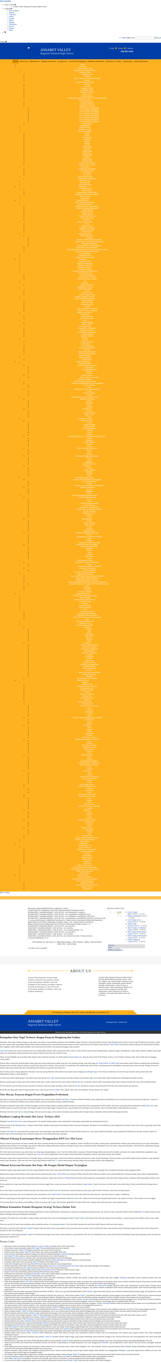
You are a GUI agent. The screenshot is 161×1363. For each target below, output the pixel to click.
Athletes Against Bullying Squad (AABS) (87, 718)
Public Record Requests (85, 871)
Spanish (11, 12)
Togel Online (56, 1194)
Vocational (87, 643)
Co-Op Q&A (89, 367)
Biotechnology (87, 519)
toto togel (56, 1090)
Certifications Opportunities (89, 507)
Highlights (89, 403)
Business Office (84, 127)
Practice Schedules (87, 690)
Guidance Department (85, 204)
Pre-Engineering (85, 326)
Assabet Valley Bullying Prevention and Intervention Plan (87, 98)
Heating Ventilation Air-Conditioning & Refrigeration (87, 436)
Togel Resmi (17, 1358)
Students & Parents (82, 594)
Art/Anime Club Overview (89, 706)
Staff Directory (85, 182)
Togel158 (27, 1252)
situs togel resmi (100, 1285)
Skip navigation (5, 1)
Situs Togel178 (28, 1228)
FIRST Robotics (87, 755)
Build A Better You (87, 285)
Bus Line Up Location (87, 165)
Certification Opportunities (87, 332)
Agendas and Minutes (87, 106)
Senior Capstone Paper (87, 295)
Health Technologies (87, 487)
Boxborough (87, 137)
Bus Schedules (85, 598)
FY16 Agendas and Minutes (89, 116)
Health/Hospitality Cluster (85, 478)
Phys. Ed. (89, 637)
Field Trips (87, 588)
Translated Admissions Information (87, 194)
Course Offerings (87, 301)
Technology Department (87, 169)
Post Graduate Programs (85, 881)
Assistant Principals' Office (85, 82)
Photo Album (89, 556)
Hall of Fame (84, 841)
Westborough (87, 161)
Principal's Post (87, 74)
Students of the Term (85, 265)
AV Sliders (87, 725)
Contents (89, 395)
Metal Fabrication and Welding (87, 544)
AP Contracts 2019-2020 (87, 277)
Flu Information (87, 232)
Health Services (87, 226)
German (11, 18)
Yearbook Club (87, 836)
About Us (82, 66)
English (89, 629)
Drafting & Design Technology (89, 542)
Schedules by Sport (87, 688)
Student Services (82, 200)
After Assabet (89, 525)
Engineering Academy (85, 287)
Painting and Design (89, 674)
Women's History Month (87, 354)
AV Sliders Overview (89, 737)
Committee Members (87, 104)
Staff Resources (85, 181)
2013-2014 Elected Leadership (89, 806)
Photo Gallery (87, 859)
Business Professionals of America (87, 739)
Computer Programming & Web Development (87, 383)
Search (132, 38)
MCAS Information (87, 318)
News (89, 432)
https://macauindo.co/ (18, 1258)
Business (85, 283)
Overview (87, 84)
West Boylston (87, 159)
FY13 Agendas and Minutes (89, 122)
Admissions (83, 186)
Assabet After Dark (85, 877)
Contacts (87, 86)
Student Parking (87, 96)
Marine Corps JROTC (85, 312)
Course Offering (89, 385)
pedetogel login (92, 1072)
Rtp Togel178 (37, 1248)
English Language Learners (84, 297)
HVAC (89, 670)
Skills (89, 539)
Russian (11, 28)
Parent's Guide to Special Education (89, 240)
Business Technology (87, 399)
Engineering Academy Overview (87, 580)
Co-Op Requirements (89, 369)
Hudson (87, 143)
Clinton (87, 141)
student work (89, 415)
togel (54, 1202)
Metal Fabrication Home (89, 546)
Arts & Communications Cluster (85, 381)
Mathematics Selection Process (87, 615)
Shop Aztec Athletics (87, 694)
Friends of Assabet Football (84, 840)
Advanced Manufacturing (87, 497)
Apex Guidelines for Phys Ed (87, 308)
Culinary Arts (89, 661)
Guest (123, 38)
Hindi (11, 30)
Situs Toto (149, 1106)
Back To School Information (85, 202)
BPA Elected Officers (89, 745)
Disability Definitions (89, 243)
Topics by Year (87, 293)
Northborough (87, 151)
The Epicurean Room (89, 481)
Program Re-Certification (87, 328)
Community (83, 843)
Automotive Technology (87, 568)
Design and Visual (89, 662)
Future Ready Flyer (87, 218)
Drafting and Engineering (89, 664)
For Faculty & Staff (87, 171)
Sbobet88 (105, 1342)
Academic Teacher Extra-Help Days (84, 271)
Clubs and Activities (85, 702)
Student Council (87, 828)
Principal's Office (85, 72)
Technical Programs (83, 361)
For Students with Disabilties (87, 678)
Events (87, 853)
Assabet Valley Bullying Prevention (85, 596)
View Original (14, 10)
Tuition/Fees (87, 889)
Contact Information (87, 611)
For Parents (87, 175)
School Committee (85, 100)
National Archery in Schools (87, 310)
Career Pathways (89, 505)
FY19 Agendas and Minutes (89, 110)
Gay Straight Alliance (87, 784)
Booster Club (87, 696)
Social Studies (85, 344)
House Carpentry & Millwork (87, 448)
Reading (85, 338)
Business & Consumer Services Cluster (84, 397)
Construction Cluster (85, 419)
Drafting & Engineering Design (87, 533)
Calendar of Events (89, 747)
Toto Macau (65, 1099)
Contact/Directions (84, 184)
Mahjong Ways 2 (21, 1125)
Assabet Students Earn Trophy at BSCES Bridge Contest (89, 584)
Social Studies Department (87, 352)
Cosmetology (87, 409)
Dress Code (87, 94)
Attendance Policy (87, 88)
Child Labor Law (85, 623)
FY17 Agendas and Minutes (89, 114)
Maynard (87, 149)
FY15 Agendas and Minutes (89, 118)
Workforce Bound (87, 212)
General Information (87, 275)
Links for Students (85, 607)
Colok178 (27, 1276)
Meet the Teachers (87, 336)
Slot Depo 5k (11, 1131)
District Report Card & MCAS (85, 600)
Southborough (87, 155)
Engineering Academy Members (87, 578)
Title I (85, 609)
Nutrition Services (85, 129)
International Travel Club (87, 794)
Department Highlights (87, 348)
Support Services (87, 887)
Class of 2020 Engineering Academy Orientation (87, 576)
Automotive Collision (89, 647)
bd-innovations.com (75, 1057)
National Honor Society (87, 796)
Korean (11, 26)
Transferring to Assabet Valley (87, 192)
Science (85, 340)
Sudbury (87, 157)
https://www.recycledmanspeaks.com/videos (64, 1266)
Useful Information (89, 428)
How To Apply (85, 196)
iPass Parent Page (85, 601)
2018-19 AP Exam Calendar (87, 279)
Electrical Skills (89, 426)
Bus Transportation (84, 131)
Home (83, 64)
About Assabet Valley (84, 68)
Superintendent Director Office (85, 70)
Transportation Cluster (85, 560)
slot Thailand (65, 1178)
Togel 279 (22, 1250)
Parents (120, 48)
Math (89, 631)
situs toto (80, 1082)
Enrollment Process (87, 883)
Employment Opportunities (87, 179)
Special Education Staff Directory (87, 251)
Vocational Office (85, 363)
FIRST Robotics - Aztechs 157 (89, 763)
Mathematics (84, 314)
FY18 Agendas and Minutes (89, 112)
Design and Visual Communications (87, 389)
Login (127, 38)
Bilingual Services (85, 255)
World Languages (85, 358)
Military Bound (87, 214)
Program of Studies (85, 269)
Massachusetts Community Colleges (89, 537)
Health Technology (89, 668)
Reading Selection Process (87, 613)
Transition (89, 238)
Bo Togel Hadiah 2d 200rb (105, 1063)
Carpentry (89, 655)
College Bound (87, 210)
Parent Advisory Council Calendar (89, 245)
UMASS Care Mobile (87, 230)
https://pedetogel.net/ (59, 1260)
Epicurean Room (85, 847)
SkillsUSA (87, 810)
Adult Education (82, 875)
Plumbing (87, 466)
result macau (18, 1112)
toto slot (77, 1086)
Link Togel (4, 1051)
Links (89, 387)
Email (130, 1021)
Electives (89, 639)
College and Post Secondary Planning (89, 509)
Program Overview (87, 330)
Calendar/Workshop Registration (87, 208)
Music (85, 320)
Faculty (111, 48)
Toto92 (89, 1291)
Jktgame (128, 1346)
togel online (88, 1184)
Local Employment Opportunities (84, 867)
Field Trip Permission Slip (85, 621)
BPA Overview (89, 749)
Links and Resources (87, 698)
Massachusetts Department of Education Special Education (87, 249)
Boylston (87, 139)
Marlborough (87, 147)
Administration (85, 125)
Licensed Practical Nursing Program (84, 879)
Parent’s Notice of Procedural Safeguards (89, 242)
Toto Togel (50, 1078)
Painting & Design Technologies (87, 456)
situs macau (30, 1281)
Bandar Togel (72, 1360)
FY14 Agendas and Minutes (89, 120)
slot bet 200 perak (63, 1174)
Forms (87, 224)
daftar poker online (38, 1274)
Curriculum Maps (87, 302)
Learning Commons (85, 267)
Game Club (87, 771)
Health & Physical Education (85, 299)
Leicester (87, 145)
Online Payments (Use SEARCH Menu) (85, 869)
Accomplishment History (89, 761)
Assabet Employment (85, 177)
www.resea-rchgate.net (43, 1246)
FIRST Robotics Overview (89, 765)
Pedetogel (39, 1264)
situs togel (26, 1268)
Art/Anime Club (87, 704)
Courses (87, 291)
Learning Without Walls (85, 625)
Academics (83, 259)
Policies (87, 76)
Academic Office (85, 261)
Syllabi (87, 306)
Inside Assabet (87, 190)
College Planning (87, 334)
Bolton (87, 135)
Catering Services (87, 857)
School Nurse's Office (85, 222)
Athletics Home (87, 684)
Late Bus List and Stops (87, 163)
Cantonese (12, 14)
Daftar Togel (114, 1044)
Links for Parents (85, 605)
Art (85, 281)
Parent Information (87, 236)
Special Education (85, 234)
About (89, 501)
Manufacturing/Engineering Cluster (85, 495)
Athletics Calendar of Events (87, 686)
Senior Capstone (87, 375)
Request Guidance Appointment (87, 206)
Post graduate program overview (87, 885)
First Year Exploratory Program (85, 572)
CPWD (89, 659)
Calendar (89, 430)
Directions (87, 863)
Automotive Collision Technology (87, 562)
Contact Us (87, 220)
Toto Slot (40, 1154)
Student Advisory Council (87, 820)
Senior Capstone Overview (89, 377)
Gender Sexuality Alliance (87, 786)
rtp (22, 1143)
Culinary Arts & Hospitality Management (87, 480)
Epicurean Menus (87, 851)
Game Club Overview (89, 779)
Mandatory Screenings (87, 228)
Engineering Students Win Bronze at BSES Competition (87, 582)
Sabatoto (86, 1299)
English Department (85, 289)
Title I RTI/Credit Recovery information (87, 617)
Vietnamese (13, 24)
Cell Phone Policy (87, 90)
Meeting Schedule (87, 102)
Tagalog (11, 22)
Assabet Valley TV (84, 845)
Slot (13, 1272)
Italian (11, 20)
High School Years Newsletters (87, 247)
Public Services (85, 873)
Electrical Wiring (87, 421)
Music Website (87, 324)
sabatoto (62, 1224)
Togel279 (15, 1327)
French (11, 16)
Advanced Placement (85, 273)
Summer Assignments (84, 263)
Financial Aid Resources (87, 216)
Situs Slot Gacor (16, 1121)
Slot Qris (30, 1170)
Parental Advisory (87, 304)
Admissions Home (85, 188)
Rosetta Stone (87, 360)
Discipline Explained (87, 92)
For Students (87, 173)
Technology (85, 167)
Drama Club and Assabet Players (87, 838)
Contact (87, 80)
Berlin (87, 133)
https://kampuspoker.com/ (46, 1270)
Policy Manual (87, 123)
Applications (84, 198)
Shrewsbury (87, 153)
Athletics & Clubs (83, 680)
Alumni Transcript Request (85, 257)
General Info (89, 712)
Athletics (85, 682)
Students (130, 48)
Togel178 (31, 1234)
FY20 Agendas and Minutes (89, 108)
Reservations (87, 855)
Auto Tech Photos (89, 570)
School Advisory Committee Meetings (87, 78)
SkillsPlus (89, 371)
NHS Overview (89, 804)
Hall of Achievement (85, 865)
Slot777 (54, 1160)
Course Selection (85, 253)
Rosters (87, 692)
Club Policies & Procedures (89, 777)
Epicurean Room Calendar (87, 849)
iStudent (85, 603)
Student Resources (89, 464)
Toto (143, 1212)
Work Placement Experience (87, 365)
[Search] (158, 38)
